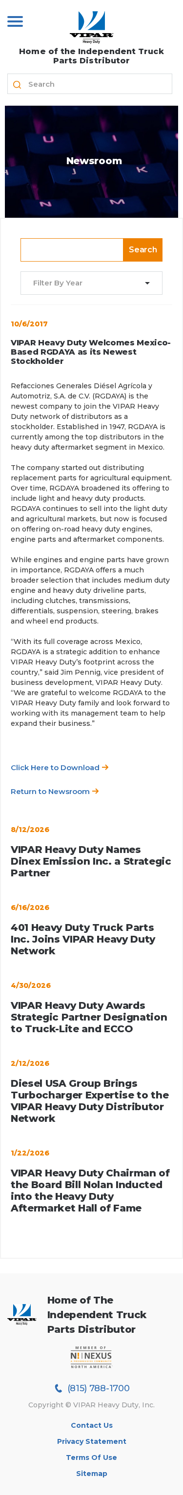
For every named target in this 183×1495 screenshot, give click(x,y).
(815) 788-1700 (98, 1388)
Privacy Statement (91, 1441)
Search (143, 249)
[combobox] (85, 283)
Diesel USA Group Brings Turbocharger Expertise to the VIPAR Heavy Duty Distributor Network (89, 1101)
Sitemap (91, 1473)
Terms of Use (91, 1457)
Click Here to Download (56, 767)
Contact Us (92, 1425)
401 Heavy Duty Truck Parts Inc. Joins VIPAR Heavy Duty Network (83, 939)
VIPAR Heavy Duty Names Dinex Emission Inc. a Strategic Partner (91, 861)
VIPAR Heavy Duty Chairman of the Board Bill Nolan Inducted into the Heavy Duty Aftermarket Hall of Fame (90, 1190)
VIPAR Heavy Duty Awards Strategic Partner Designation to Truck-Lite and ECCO (89, 1017)
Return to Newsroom (51, 791)
